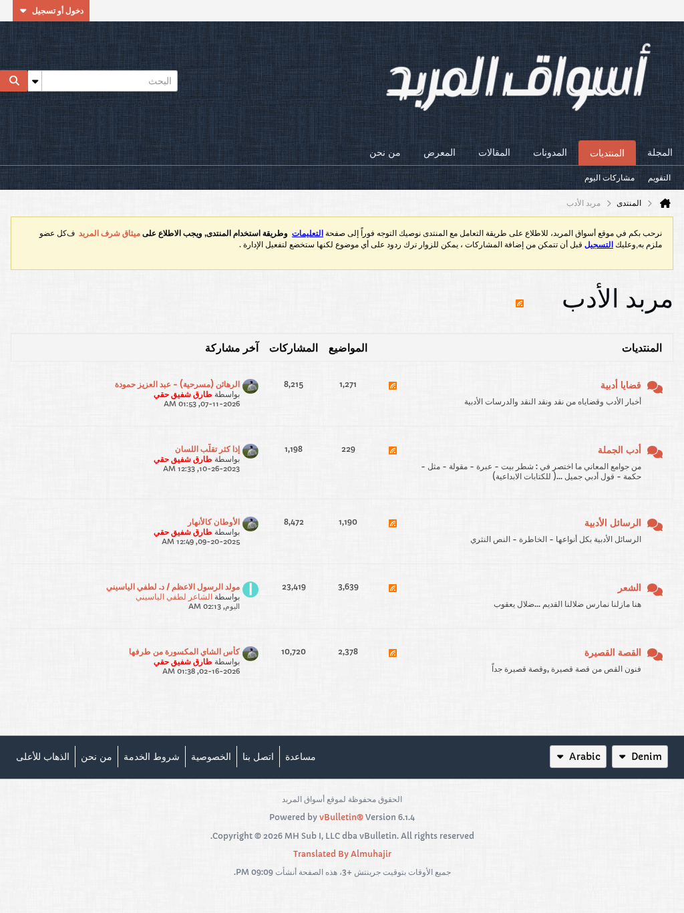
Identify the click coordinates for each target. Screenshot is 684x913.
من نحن (385, 152)
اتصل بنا (258, 757)
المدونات (550, 152)
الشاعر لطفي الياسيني (174, 597)
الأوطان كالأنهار (214, 522)
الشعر (629, 587)
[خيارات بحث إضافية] (34, 81)
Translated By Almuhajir (342, 854)
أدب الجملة (619, 450)
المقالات (494, 152)
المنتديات (607, 153)
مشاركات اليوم (609, 177)
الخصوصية (211, 757)
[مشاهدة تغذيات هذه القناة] (520, 297)
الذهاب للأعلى (42, 757)
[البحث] (14, 81)
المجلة (660, 152)
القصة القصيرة (612, 652)
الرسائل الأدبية (612, 523)
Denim (646, 757)
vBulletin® (341, 817)
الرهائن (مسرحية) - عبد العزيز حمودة (177, 384)
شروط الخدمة (152, 757)
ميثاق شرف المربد (109, 233)
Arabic (585, 757)
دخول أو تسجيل (57, 10)
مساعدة (300, 757)
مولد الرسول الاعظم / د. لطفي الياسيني (173, 586)
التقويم (659, 177)
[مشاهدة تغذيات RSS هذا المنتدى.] (393, 394)
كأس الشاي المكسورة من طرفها (184, 651)
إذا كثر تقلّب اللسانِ (207, 449)
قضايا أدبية (621, 385)
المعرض (439, 152)
